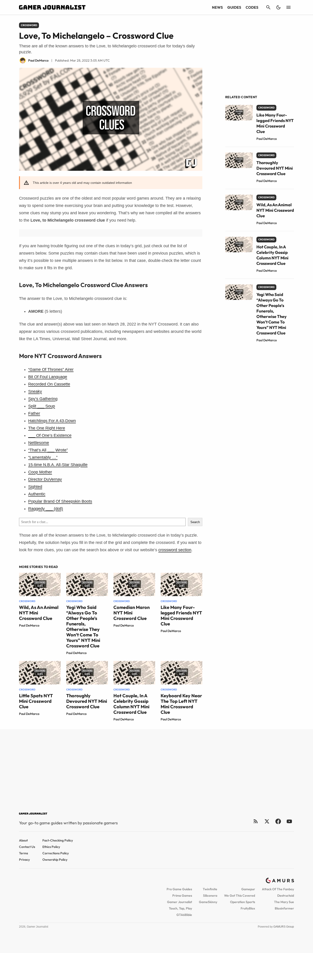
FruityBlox (248, 908)
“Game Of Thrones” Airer (51, 369)
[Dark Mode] (278, 7)
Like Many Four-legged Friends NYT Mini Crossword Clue (181, 615)
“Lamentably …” (43, 457)
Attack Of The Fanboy (278, 889)
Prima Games (182, 895)
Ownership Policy (54, 860)
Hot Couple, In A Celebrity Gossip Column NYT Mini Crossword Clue (131, 704)
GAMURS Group (283, 926)
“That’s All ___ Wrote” (48, 450)
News (217, 7)
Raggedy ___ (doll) (45, 508)
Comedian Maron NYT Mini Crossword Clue (131, 612)
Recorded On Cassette (49, 384)
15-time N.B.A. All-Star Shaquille (58, 464)
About (23, 840)
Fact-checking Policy (57, 840)
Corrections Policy (55, 853)
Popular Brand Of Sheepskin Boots (60, 501)
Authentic (36, 494)
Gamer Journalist (179, 902)
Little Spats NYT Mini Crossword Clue (36, 701)
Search (195, 522)
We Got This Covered (239, 895)
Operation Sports (242, 902)
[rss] (255, 821)
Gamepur (248, 889)
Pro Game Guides (179, 889)
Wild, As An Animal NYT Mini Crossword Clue (275, 210)
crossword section (174, 550)
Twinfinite (210, 889)
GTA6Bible (184, 915)
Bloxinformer (284, 908)
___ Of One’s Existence (49, 435)
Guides (234, 7)
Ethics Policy (51, 847)
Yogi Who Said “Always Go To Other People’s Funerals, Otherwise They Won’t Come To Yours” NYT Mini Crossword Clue (83, 626)
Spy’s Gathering (43, 398)
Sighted (35, 486)
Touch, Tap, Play (180, 908)
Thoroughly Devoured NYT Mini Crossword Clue (86, 701)
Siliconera (210, 895)
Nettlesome (38, 442)
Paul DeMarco (29, 625)
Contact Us (27, 847)
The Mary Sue (284, 902)
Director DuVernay (45, 479)
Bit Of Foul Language (47, 377)
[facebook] (278, 821)
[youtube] (289, 821)
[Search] (268, 7)
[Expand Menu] (288, 7)
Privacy (24, 860)
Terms (23, 853)
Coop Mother (40, 472)
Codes (252, 7)
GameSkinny (208, 902)
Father (34, 413)
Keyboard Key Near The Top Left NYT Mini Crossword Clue (181, 704)
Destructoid (285, 895)
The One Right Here (46, 428)
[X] (267, 821)
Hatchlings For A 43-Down (52, 420)
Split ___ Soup (41, 406)
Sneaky (35, 391)
